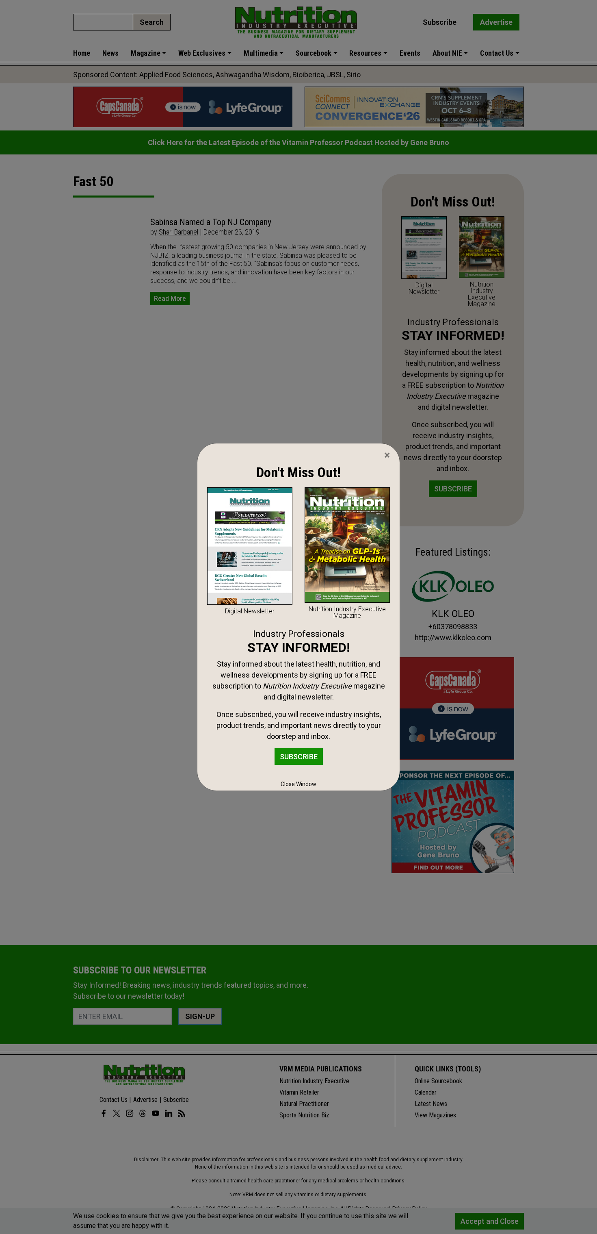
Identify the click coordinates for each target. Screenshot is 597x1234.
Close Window (298, 784)
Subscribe (299, 756)
